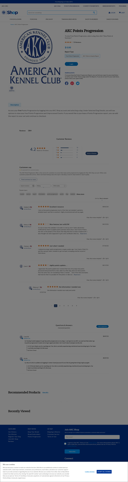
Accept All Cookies (104, 471)
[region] (64, 472)
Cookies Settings (90, 471)
